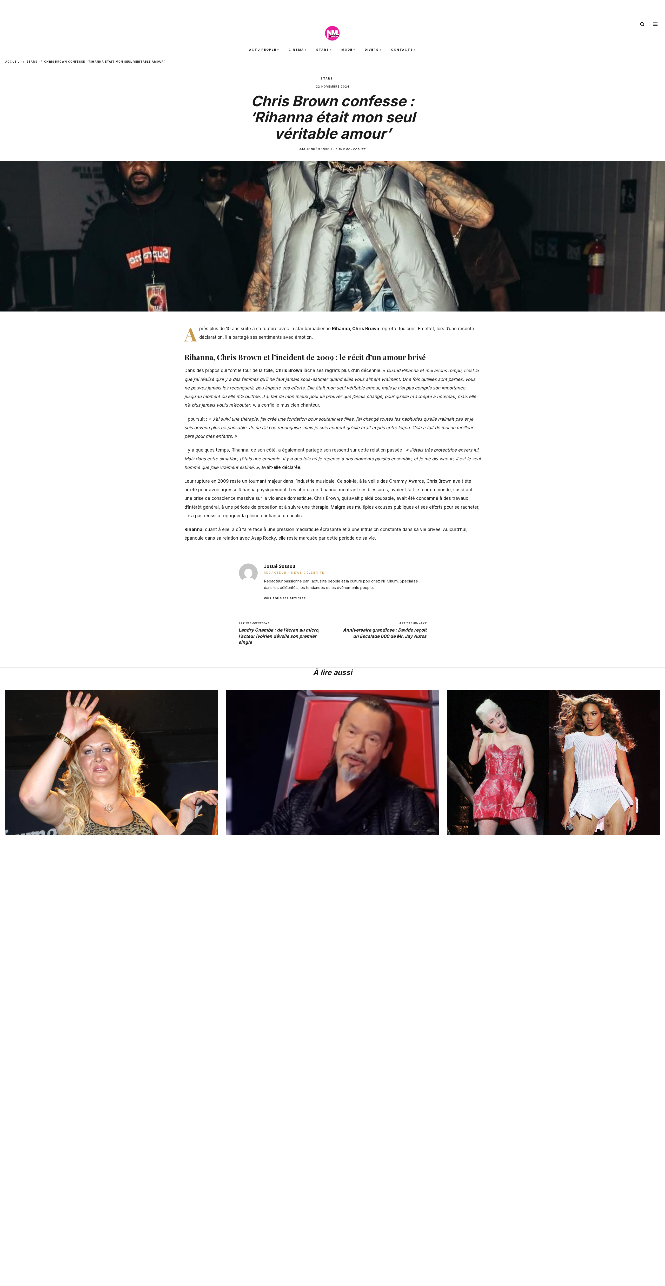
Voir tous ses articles (285, 598)
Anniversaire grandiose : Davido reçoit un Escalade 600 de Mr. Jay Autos (385, 630)
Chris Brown (288, 370)
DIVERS (372, 49)
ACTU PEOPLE (262, 49)
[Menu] (655, 24)
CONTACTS (402, 49)
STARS (322, 49)
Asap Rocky (263, 538)
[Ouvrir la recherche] (642, 24)
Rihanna (239, 450)
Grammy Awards (406, 481)
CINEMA (296, 49)
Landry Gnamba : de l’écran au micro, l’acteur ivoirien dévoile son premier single (279, 633)
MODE (347, 49)
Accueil (12, 61)
